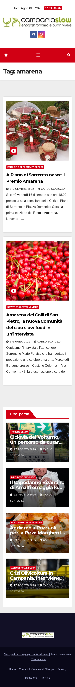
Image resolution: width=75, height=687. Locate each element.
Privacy (61, 669)
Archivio (45, 677)
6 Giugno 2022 (20, 341)
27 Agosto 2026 (25, 449)
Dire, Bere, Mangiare (23, 477)
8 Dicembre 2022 (22, 189)
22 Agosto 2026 (25, 494)
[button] (68, 55)
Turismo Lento (19, 432)
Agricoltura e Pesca (23, 568)
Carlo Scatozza (53, 189)
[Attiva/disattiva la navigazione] (38, 55)
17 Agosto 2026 (25, 585)
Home (12, 669)
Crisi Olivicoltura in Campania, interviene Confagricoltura (35, 578)
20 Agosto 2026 (25, 540)
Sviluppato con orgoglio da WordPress (26, 654)
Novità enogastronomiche (22, 307)
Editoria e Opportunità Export (25, 167)
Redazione (31, 677)
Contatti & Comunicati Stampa (36, 669)
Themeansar (38, 659)
